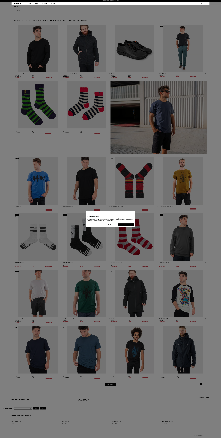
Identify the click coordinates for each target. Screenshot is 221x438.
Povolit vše (126, 224)
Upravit (109, 224)
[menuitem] (30, 3)
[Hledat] (201, 3)
